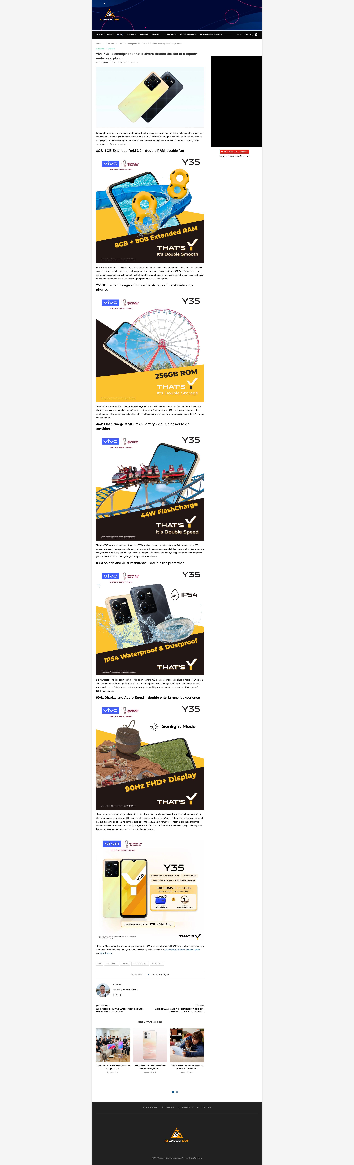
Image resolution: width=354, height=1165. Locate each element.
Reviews (130, 34)
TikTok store (106, 953)
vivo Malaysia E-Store (175, 949)
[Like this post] (151, 975)
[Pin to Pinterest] (159, 975)
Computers (169, 34)
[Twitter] (241, 35)
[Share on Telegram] (165, 975)
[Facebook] (238, 35)
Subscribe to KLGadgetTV (236, 151)
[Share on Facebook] (153, 975)
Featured (110, 44)
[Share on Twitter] (157, 975)
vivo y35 (125, 964)
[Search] (251, 35)
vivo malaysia (111, 964)
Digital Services (187, 34)
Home (98, 44)
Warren (107, 62)
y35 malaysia (157, 964)
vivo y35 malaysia (140, 964)
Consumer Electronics (210, 34)
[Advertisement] (207, 15)
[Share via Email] (168, 975)
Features (144, 34)
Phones (155, 34)
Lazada (197, 949)
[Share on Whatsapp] (162, 975)
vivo (99, 964)
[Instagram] (244, 35)
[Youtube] (247, 35)
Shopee (189, 949)
